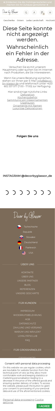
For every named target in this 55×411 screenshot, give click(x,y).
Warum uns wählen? (27, 332)
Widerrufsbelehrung (27, 315)
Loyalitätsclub (27, 336)
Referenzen (27, 289)
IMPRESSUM (27, 311)
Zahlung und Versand (27, 327)
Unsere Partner (27, 280)
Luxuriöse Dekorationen (27, 108)
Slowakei (30, 237)
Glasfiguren (27, 103)
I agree (44, 406)
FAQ (27, 340)
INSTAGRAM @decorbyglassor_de (27, 175)
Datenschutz (27, 323)
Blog (27, 285)
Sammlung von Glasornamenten (27, 100)
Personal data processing (18, 399)
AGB (27, 319)
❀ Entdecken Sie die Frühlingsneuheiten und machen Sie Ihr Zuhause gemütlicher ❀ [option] (27, 3)
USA (31, 253)
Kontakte (27, 272)
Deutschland (30, 242)
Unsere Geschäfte (27, 293)
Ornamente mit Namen (27, 105)
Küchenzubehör (27, 97)
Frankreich (30, 247)
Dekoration (27, 94)
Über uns (27, 276)
